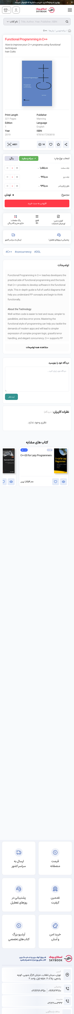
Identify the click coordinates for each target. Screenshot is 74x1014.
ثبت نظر (11, 397)
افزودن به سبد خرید (37, 203)
